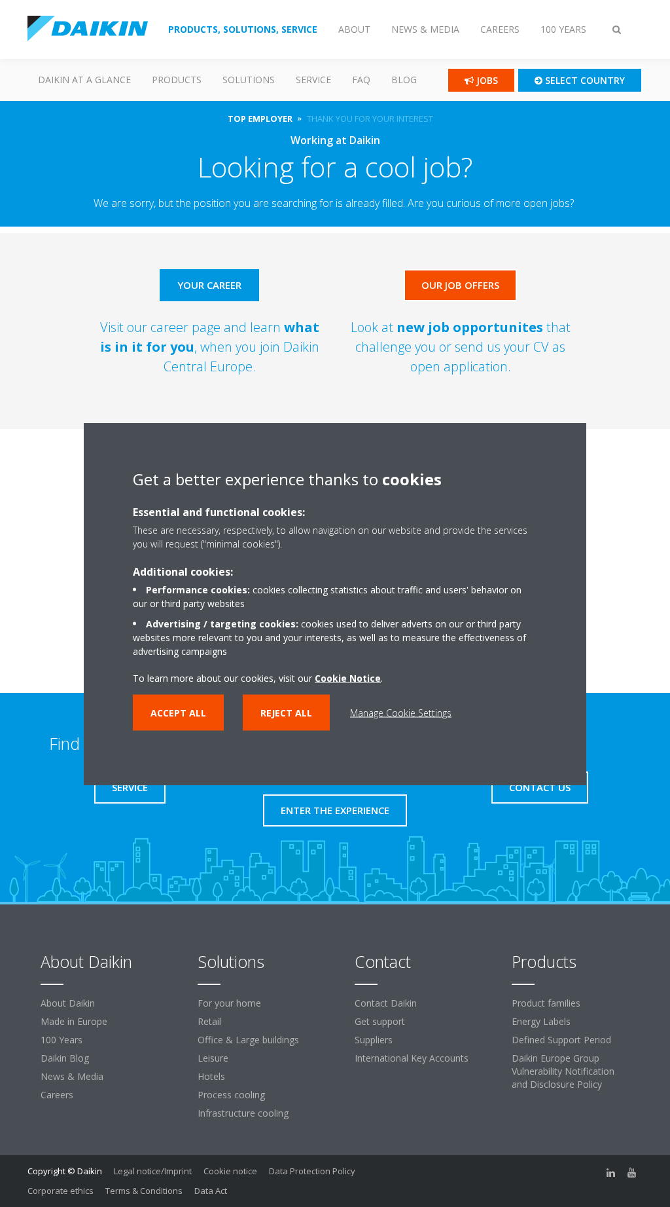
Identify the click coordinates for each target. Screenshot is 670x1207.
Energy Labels (541, 1021)
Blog (404, 79)
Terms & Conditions (144, 1191)
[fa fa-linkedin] (611, 1172)
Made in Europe (74, 1021)
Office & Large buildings (248, 1039)
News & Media (72, 1076)
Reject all (286, 712)
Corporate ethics (60, 1191)
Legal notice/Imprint (153, 1171)
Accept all (178, 712)
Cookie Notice (348, 677)
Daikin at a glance (84, 79)
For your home (229, 1003)
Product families (546, 1003)
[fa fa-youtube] (632, 1172)
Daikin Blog (65, 1058)
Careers (57, 1094)
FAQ (361, 79)
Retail (209, 1021)
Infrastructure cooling (243, 1113)
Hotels (211, 1076)
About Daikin (68, 1003)
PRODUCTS (177, 79)
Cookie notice (230, 1171)
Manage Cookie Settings (400, 712)
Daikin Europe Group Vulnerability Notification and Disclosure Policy (563, 1071)
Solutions (248, 79)
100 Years (61, 1039)
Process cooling (231, 1094)
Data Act (210, 1191)
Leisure (213, 1058)
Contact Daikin (386, 1003)
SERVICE (313, 79)
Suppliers (374, 1039)
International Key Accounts (411, 1058)
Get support (380, 1021)
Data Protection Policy (312, 1171)
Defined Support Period (561, 1039)
